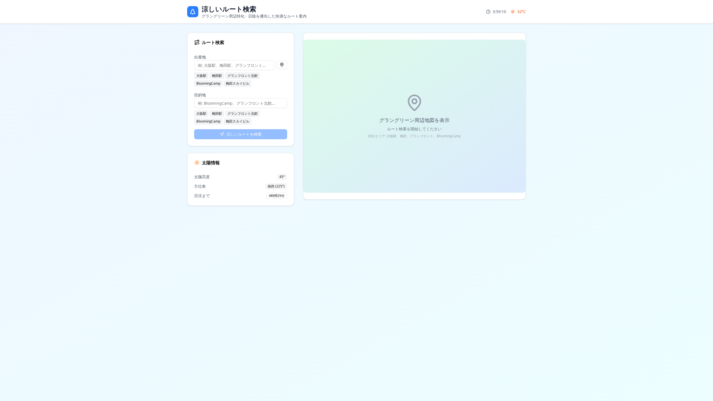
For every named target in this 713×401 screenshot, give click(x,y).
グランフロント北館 (243, 75)
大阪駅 (201, 75)
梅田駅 (217, 75)
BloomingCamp (208, 83)
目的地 (200, 94)
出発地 (200, 57)
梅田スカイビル (237, 83)
